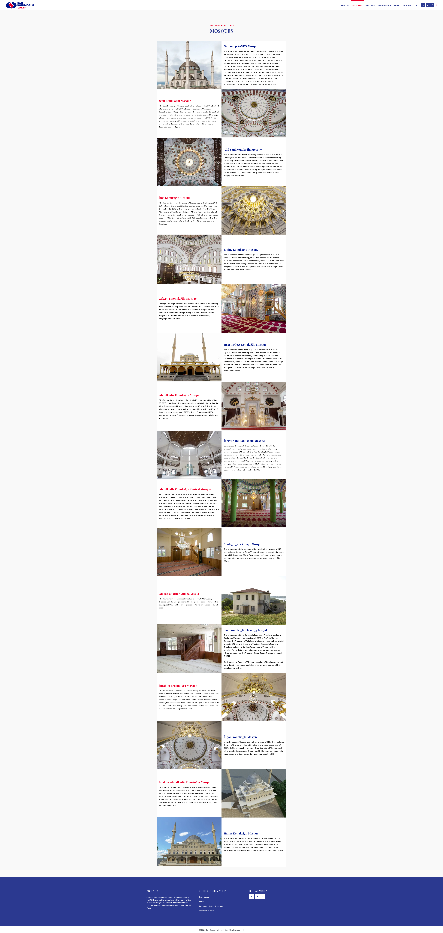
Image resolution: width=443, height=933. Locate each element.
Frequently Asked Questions (211, 906)
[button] (224, 113)
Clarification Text (206, 911)
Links (201, 901)
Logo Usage (204, 897)
